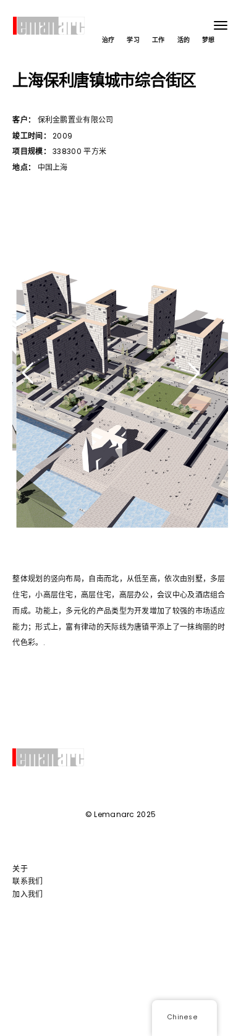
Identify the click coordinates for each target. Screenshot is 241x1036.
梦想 (208, 40)
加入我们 (27, 894)
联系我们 (27, 881)
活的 (183, 40)
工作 (158, 40)
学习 (133, 40)
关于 (20, 868)
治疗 (108, 40)
